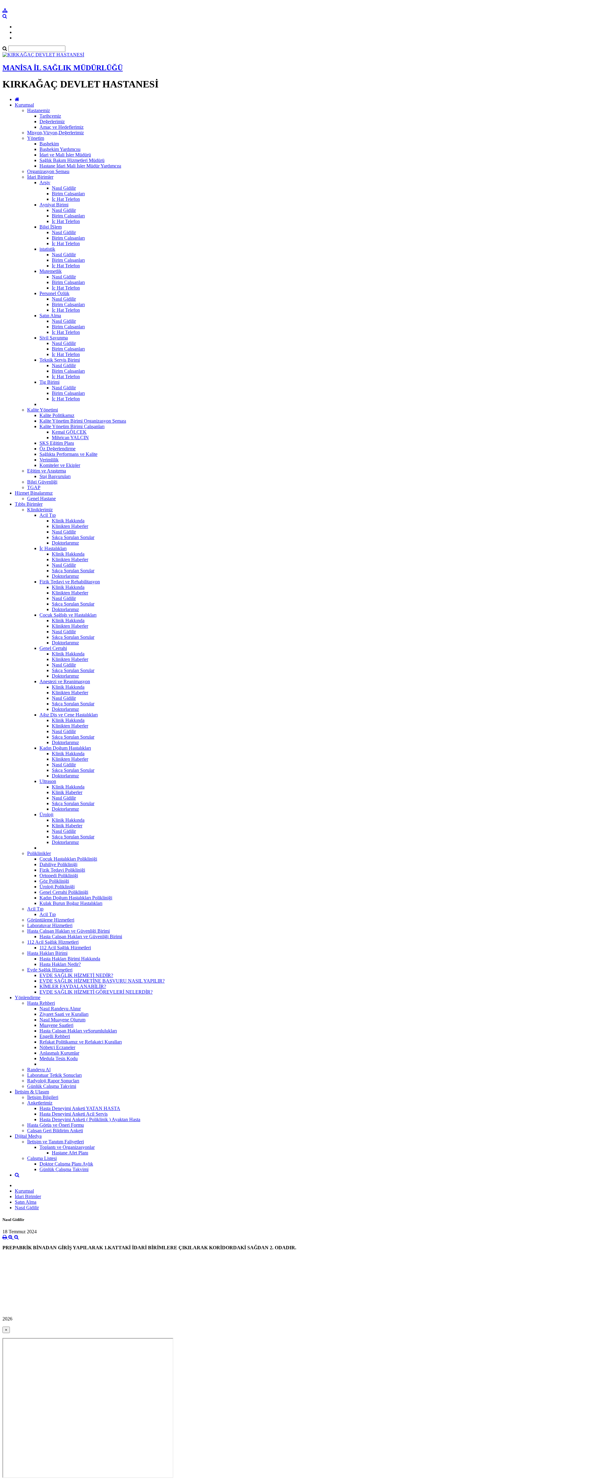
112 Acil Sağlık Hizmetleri (53, 942)
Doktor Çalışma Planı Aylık (66, 1163)
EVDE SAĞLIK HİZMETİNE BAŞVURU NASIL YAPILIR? (102, 980)
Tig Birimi (49, 382)
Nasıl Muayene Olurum (62, 1019)
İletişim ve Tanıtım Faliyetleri (55, 1141)
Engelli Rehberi (54, 1036)
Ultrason (47, 781)
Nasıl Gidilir (64, 188)
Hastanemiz (38, 110)
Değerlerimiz (52, 121)
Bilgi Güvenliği (42, 482)
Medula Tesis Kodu (58, 1058)
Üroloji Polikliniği (57, 886)
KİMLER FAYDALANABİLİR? (72, 986)
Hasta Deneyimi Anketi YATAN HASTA (79, 1108)
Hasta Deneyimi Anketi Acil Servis (73, 1114)
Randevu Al (39, 1069)
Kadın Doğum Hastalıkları (65, 748)
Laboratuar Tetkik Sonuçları (54, 1075)
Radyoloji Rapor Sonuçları (53, 1080)
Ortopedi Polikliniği (58, 875)
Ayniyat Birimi (53, 204)
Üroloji (46, 814)
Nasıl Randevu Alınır (60, 1008)
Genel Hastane (41, 498)
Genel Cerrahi (53, 648)
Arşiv (44, 182)
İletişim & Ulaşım (32, 1091)
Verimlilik (49, 459)
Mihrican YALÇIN (70, 437)
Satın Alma (50, 315)
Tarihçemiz (50, 116)
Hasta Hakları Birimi (47, 953)
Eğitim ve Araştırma (46, 470)
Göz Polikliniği (54, 881)
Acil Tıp (47, 515)
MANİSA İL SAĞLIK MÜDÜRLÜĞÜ (62, 68)
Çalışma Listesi (42, 1158)
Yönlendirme (27, 997)
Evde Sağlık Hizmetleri (49, 969)
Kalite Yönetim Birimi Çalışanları (72, 426)
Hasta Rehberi (41, 1003)
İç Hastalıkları (53, 548)
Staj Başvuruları (55, 476)
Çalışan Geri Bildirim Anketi (55, 1130)
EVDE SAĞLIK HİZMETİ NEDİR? (76, 975)
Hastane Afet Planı (70, 1152)
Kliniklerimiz (40, 509)
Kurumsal (24, 104)
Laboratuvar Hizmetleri (49, 925)
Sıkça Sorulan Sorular (73, 537)
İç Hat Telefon (66, 199)
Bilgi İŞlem (50, 226)
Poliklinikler (39, 853)
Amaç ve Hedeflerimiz (61, 127)
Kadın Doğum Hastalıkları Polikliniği (75, 897)
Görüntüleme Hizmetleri (50, 919)
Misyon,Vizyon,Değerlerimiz (55, 132)
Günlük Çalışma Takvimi (51, 1086)
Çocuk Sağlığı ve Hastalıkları (68, 615)
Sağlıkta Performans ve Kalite (68, 454)
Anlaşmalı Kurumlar (59, 1053)
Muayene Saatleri (56, 1025)
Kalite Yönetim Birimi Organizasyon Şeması (82, 421)
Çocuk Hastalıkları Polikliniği (68, 859)
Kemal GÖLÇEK (69, 432)
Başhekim (49, 143)
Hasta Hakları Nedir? (60, 964)
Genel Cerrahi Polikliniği (63, 892)
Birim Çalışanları (68, 193)
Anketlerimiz (39, 1102)
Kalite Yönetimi (42, 409)
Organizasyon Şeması (48, 171)
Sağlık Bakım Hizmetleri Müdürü (72, 160)
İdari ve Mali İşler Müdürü (65, 154)
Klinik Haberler (67, 792)
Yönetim (35, 138)
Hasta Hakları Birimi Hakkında (69, 958)
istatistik (47, 249)
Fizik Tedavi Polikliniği (62, 870)
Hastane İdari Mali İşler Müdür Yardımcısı (80, 165)
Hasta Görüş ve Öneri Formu (55, 1125)
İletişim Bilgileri (42, 1097)
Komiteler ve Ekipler (59, 465)
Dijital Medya (28, 1136)
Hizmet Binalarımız (34, 493)
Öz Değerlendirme (57, 448)
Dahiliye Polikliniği (58, 864)
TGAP (33, 487)
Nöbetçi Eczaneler (57, 1047)
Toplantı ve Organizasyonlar (67, 1147)
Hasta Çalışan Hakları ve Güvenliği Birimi (68, 931)
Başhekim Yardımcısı (59, 149)
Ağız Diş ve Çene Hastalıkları (68, 714)
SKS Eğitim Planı (56, 443)
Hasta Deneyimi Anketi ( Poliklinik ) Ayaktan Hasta (89, 1119)
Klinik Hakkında (68, 520)
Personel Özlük (54, 293)
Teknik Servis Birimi (59, 360)
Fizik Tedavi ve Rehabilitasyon (69, 581)
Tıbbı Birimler (29, 504)
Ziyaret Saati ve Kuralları (63, 1014)
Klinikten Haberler (70, 526)
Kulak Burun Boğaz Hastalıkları (70, 903)
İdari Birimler (40, 177)
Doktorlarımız (65, 542)
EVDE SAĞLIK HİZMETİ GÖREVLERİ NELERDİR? (96, 992)
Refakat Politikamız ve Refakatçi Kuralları (80, 1041)
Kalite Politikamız (56, 415)
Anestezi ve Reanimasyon (64, 681)
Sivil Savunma (53, 337)
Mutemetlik (50, 271)
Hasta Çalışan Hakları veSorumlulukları (78, 1030)
